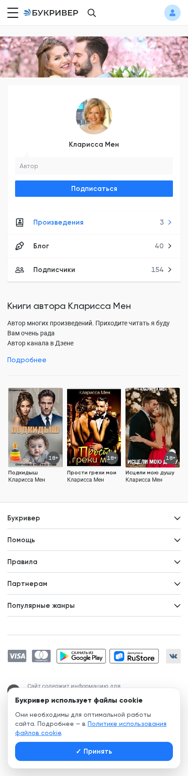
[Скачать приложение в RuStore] (134, 656)
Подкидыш (23, 472)
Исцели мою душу (149, 472)
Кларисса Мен (94, 144)
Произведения (98, 222)
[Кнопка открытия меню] (11, 13)
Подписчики (98, 270)
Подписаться (94, 189)
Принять (94, 751)
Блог (98, 246)
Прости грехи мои (91, 472)
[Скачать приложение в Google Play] (81, 656)
